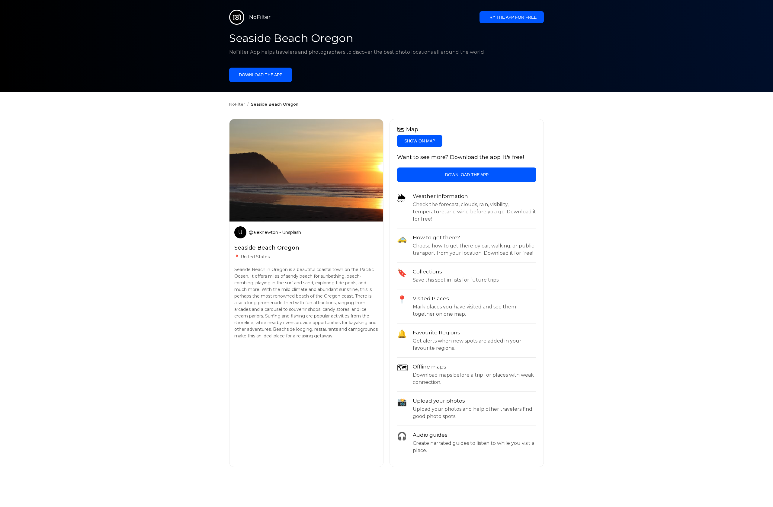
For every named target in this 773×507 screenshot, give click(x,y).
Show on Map (419, 141)
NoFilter (237, 104)
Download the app (260, 74)
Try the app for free (512, 17)
